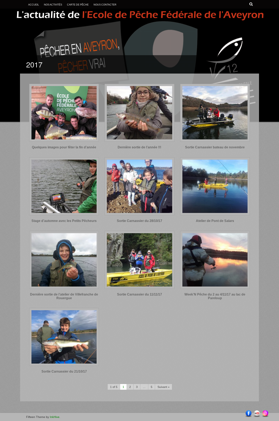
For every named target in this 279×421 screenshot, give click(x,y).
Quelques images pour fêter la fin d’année (64, 147)
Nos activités (53, 4)
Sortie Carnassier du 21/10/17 (64, 371)
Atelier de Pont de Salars (215, 221)
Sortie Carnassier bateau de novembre (215, 147)
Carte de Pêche (78, 4)
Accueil (33, 4)
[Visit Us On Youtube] (257, 413)
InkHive (54, 417)
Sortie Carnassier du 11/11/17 (139, 294)
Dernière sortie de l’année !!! (139, 147)
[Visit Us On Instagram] (265, 413)
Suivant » (163, 387)
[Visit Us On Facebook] (248, 413)
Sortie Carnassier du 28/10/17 (139, 221)
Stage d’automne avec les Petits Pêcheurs (64, 221)
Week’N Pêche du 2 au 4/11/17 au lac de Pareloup (214, 296)
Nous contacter (105, 4)
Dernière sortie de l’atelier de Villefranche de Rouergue (64, 296)
